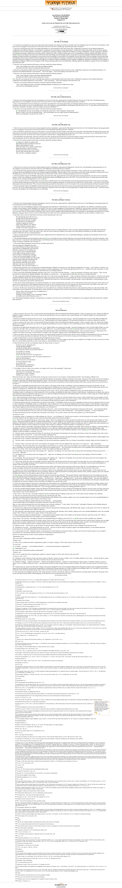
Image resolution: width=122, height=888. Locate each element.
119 (97, 507)
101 (104, 450)
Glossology (62, 7)
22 (28, 113)
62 (15, 720)
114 (36, 491)
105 (16, 829)
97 (15, 813)
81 (98, 416)
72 (15, 740)
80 (15, 770)
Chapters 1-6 (61, 20)
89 (15, 792)
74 (15, 749)
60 (15, 713)
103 (93, 469)
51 (43, 280)
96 (13, 441)
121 (97, 511)
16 (15, 613)
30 (78, 170)
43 (15, 676)
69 (15, 734)
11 (15, 602)
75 (15, 760)
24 (23, 131)
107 (16, 833)
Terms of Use (63, 32)
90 (61, 424)
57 (21, 299)
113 (16, 846)
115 (22, 493)
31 (43, 173)
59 (19, 323)
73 (80, 376)
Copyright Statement (61, 886)
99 (86, 445)
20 (25, 112)
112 (16, 844)
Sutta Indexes (56, 7)
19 (55, 110)
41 (15, 670)
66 (41, 354)
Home (51, 7)
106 (16, 831)
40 (35, 227)
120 (20, 509)
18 (57, 106)
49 (15, 689)
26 (15, 637)
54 (31, 292)
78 (15, 766)
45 (15, 680)
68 (15, 732)
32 (38, 180)
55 (40, 295)
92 (83, 424)
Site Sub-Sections (68, 7)
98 (77, 445)
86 (62, 421)
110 (84, 486)
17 (46, 103)
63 (27, 337)
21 (78, 112)
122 (17, 512)
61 (47, 332)
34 (15, 654)
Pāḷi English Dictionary (57, 9)
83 (20, 419)
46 (39, 241)
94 (46, 436)
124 (21, 527)
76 (36, 388)
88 (15, 790)
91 (74, 424)
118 (44, 507)
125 (44, 538)
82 (69, 417)
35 (15, 656)
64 (58, 342)
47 (15, 684)
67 (50, 356)
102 (78, 461)
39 (15, 664)
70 (62, 368)
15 (15, 611)
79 (15, 768)
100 (101, 445)
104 (66, 471)
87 (74, 421)
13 (15, 605)
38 (34, 221)
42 (90, 229)
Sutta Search (67, 9)
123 (61, 520)
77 (82, 388)
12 (74, 51)
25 (43, 136)
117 (16, 856)
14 (27, 66)
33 (68, 183)
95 (15, 807)
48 (32, 248)
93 (15, 800)
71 (34, 374)
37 (15, 660)
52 (15, 695)
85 (64, 419)
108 (56, 484)
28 (23, 170)
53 (15, 697)
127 (57, 566)
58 (15, 708)
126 (38, 566)
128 (99, 568)
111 (61, 488)
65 (42, 349)
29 (44, 170)
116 (16, 852)
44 (15, 678)
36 (15, 658)
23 (43, 113)
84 (54, 419)
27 (15, 639)
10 (15, 599)
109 (60, 486)
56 (72, 297)
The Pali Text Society (63, 29)
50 (37, 265)
